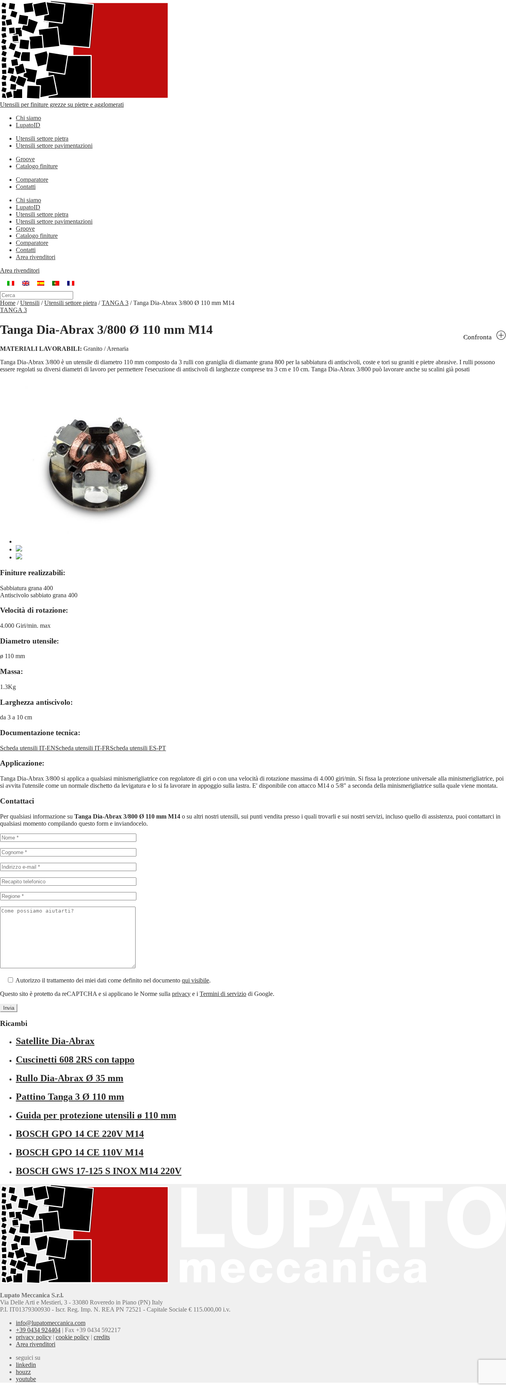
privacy (181, 993)
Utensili (30, 302)
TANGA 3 (115, 302)
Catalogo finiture (37, 166)
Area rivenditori (35, 257)
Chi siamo (28, 118)
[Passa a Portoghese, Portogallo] (55, 282)
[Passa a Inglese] (25, 282)
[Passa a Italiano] (10, 282)
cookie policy (72, 1337)
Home (7, 302)
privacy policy (33, 1337)
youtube (26, 1379)
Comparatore (32, 179)
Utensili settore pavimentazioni (54, 145)
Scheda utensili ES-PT (138, 748)
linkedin (26, 1364)
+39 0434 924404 (38, 1330)
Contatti (26, 186)
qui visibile (195, 980)
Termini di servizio (223, 993)
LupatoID (28, 125)
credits (102, 1337)
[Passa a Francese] (70, 282)
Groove (25, 159)
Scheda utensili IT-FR (82, 748)
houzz (23, 1371)
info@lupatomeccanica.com (50, 1322)
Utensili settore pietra (42, 138)
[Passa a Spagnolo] (40, 282)
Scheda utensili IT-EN (27, 748)
